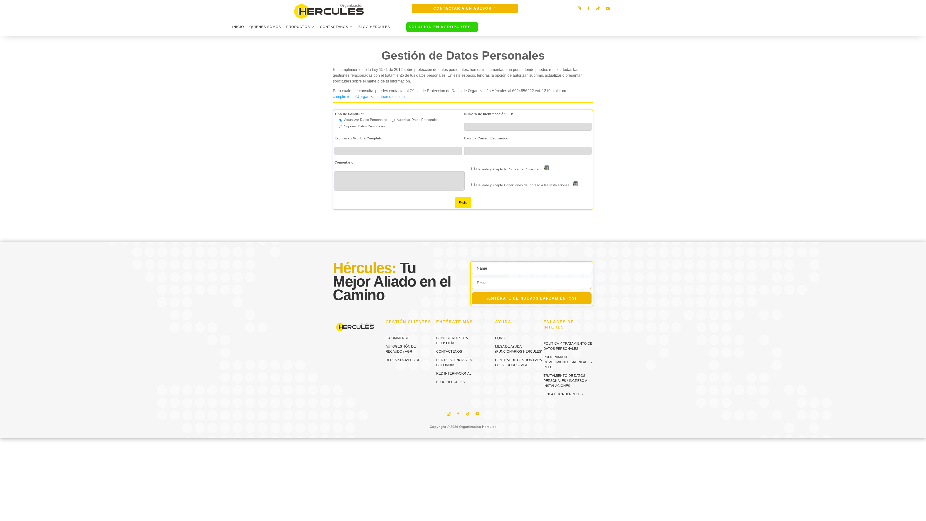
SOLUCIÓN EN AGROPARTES (440, 27)
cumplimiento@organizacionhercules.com (369, 97)
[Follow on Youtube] (608, 8)
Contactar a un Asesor (462, 8)
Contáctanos (334, 27)
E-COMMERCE (397, 338)
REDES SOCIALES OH (403, 360)
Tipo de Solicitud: (349, 114)
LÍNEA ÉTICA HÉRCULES (563, 394)
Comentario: (344, 162)
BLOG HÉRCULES (450, 382)
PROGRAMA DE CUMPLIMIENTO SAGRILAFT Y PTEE (568, 362)
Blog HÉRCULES (374, 27)
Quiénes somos (265, 27)
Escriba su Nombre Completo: (359, 138)
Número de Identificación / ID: (488, 114)
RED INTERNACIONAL (453, 373)
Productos (298, 27)
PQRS (499, 338)
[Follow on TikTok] (598, 8)
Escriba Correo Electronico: (487, 138)
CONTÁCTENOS (449, 351)
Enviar (463, 203)
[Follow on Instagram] (579, 8)
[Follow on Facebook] (588, 8)
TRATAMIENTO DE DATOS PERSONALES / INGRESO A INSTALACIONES (565, 381)
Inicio (238, 27)
